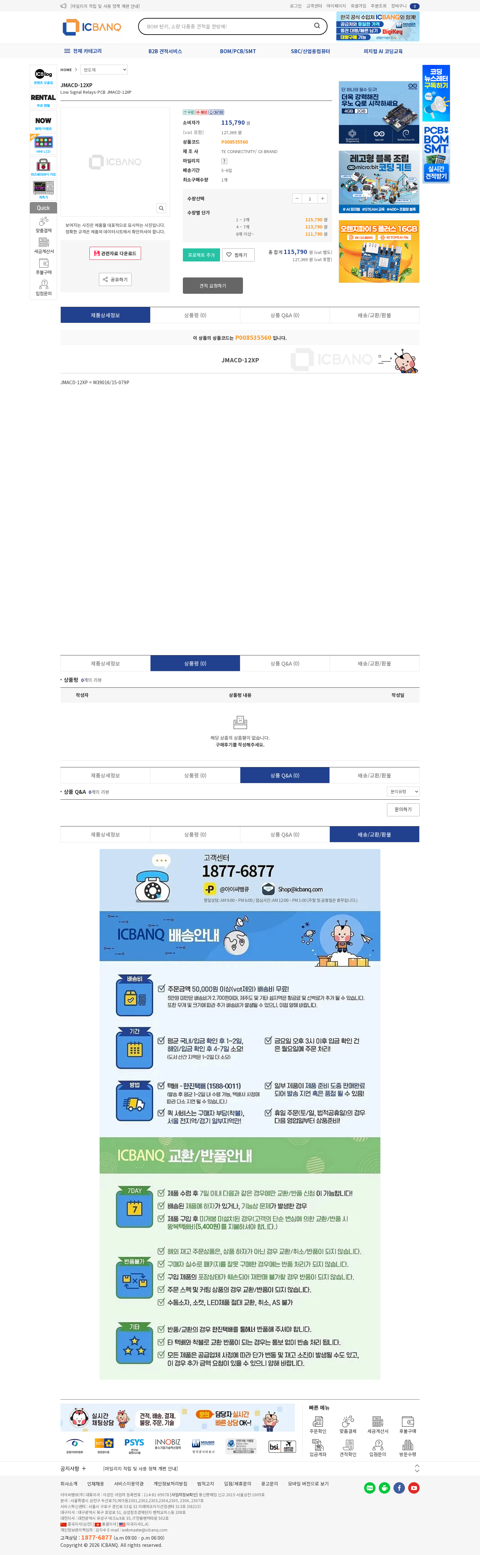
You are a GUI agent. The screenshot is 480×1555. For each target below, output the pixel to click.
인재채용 (95, 1483)
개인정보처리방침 (170, 1483)
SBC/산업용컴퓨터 (310, 51)
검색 (317, 25)
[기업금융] (282, 1446)
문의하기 (403, 809)
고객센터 (314, 6)
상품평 (195, 315)
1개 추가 (322, 198)
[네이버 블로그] (370, 1488)
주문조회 (379, 6)
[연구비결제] (134, 1446)
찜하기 (240, 255)
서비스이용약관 (129, 1483)
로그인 (296, 6)
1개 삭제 (297, 198)
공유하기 (119, 279)
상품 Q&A (284, 315)
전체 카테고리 (87, 50)
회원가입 (358, 6)
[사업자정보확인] (184, 1494)
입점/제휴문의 (237, 1483)
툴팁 (224, 161)
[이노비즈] (168, 1446)
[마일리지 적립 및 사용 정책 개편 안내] (105, 6)
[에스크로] (241, 1446)
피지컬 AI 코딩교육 (383, 51)
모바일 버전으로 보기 (308, 1483)
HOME (66, 69)
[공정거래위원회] (75, 1446)
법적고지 (205, 1483)
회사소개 (68, 1483)
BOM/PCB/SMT (238, 51)
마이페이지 (336, 6)
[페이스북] (399, 1488)
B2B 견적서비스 (165, 51)
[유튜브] (414, 1488)
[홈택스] (104, 1446)
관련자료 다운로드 (118, 253)
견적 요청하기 (213, 285)
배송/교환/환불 (374, 315)
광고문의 (269, 1483)
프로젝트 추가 (201, 255)
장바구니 (403, 6)
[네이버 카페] (384, 1488)
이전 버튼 (417, 1465)
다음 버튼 (417, 1470)
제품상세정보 (105, 315)
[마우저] (203, 1446)
